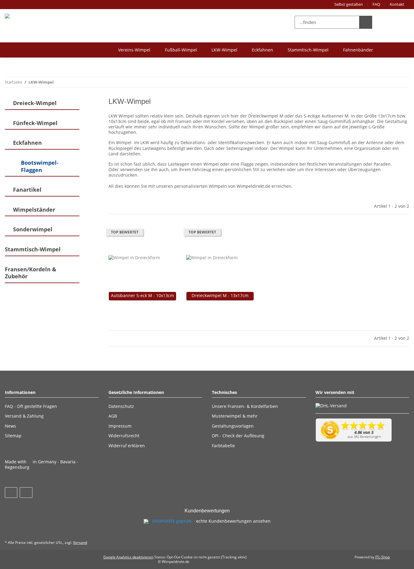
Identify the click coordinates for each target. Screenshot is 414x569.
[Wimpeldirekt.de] (26, 16)
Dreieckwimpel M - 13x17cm (220, 295)
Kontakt (397, 4)
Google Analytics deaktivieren (128, 557)
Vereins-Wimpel (134, 50)
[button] (383, 22)
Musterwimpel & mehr (235, 416)
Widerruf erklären (127, 445)
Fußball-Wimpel (181, 50)
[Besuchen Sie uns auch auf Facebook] (11, 492)
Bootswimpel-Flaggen (39, 166)
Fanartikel (27, 189)
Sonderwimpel (32, 229)
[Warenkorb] (399, 22)
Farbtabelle (223, 445)
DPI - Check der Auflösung (238, 435)
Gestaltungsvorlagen (233, 426)
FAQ (376, 4)
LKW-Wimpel (224, 50)
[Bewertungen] (117, 303)
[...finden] (365, 22)
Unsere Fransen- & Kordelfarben (245, 406)
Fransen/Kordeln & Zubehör (30, 273)
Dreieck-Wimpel (35, 103)
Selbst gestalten (348, 4)
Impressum (120, 426)
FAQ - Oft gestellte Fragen (31, 406)
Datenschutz (121, 406)
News (10, 426)
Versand (80, 542)
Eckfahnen (262, 50)
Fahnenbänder (358, 50)
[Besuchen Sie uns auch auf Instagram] (26, 492)
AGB (113, 416)
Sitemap (13, 435)
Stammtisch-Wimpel (308, 50)
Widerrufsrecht (124, 435)
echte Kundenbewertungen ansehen (233, 521)
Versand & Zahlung (24, 416)
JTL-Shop (382, 557)
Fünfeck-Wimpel (35, 123)
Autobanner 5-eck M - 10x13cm (142, 295)
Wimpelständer (34, 209)
